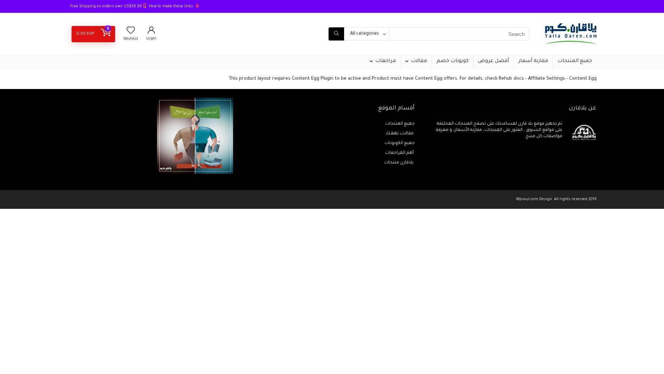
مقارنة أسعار (533, 61)
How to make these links (171, 7)
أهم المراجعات (400, 153)
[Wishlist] (131, 32)
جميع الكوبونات (400, 143)
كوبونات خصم (452, 61)
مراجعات (385, 61)
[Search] (336, 34)
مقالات (419, 61)
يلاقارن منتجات (399, 162)
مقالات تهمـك (400, 133)
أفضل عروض (493, 61)
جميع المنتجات (574, 61)
